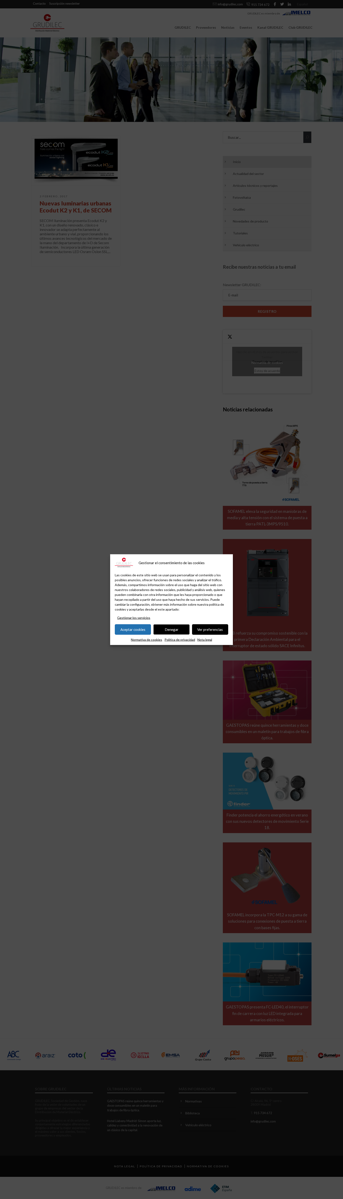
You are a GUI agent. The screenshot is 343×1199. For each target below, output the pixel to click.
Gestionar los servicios (133, 617)
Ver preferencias (210, 629)
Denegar (171, 629)
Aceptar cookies (132, 629)
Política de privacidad (179, 639)
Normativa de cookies (146, 639)
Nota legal (204, 639)
